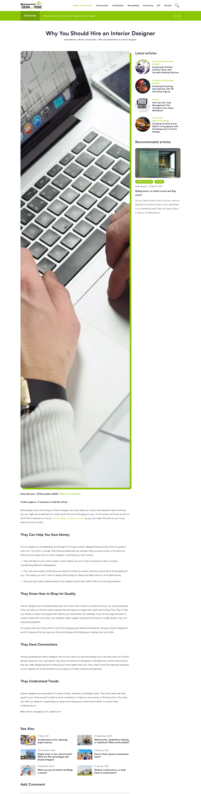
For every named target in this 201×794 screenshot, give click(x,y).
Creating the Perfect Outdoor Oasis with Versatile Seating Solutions (165, 70)
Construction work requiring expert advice (53, 741)
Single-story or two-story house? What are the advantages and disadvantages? (55, 757)
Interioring (148, 5)
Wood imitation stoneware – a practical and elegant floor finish (74, 15)
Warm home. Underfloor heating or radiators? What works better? (112, 741)
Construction (102, 5)
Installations (118, 5)
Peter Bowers (28, 494)
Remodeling (133, 5)
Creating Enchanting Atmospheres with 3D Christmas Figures (163, 89)
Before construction (82, 5)
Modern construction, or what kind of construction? (110, 771)
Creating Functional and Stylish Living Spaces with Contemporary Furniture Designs (165, 127)
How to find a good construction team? (111, 755)
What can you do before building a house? (55, 771)
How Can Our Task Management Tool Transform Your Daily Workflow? (162, 106)
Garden (168, 5)
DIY (158, 5)
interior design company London (68, 518)
